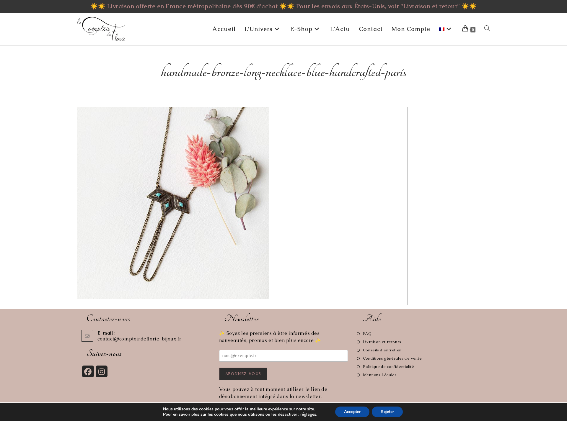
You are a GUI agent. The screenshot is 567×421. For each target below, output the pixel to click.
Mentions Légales (380, 374)
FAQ (367, 333)
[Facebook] (88, 371)
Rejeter (387, 412)
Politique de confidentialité (388, 366)
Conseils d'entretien (382, 350)
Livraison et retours (382, 341)
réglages (308, 414)
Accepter (352, 412)
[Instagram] (101, 371)
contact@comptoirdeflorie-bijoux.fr (139, 339)
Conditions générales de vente (392, 358)
